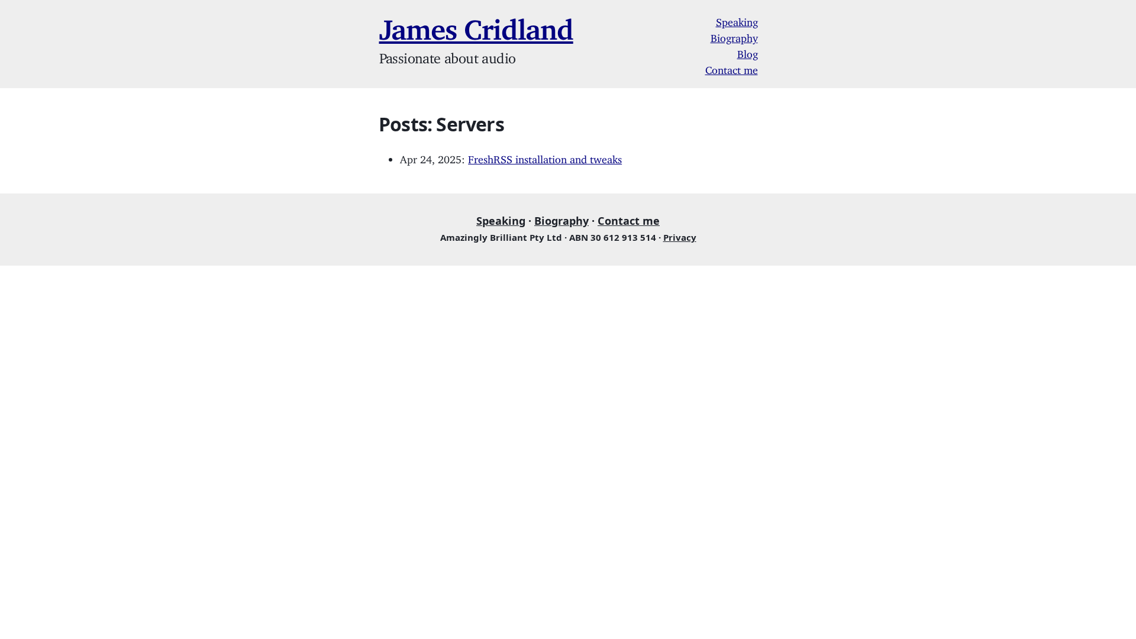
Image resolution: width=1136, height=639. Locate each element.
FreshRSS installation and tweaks (545, 157)
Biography (734, 35)
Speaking (737, 19)
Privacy (679, 237)
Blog (747, 51)
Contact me (731, 67)
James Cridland (476, 22)
